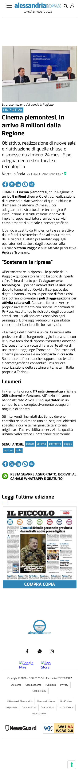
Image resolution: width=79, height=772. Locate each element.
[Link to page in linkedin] (18, 184)
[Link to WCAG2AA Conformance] (57, 728)
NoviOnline (66, 701)
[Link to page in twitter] (12, 184)
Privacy (64, 685)
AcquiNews (11, 707)
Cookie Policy (39, 691)
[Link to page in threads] (32, 184)
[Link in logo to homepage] (37, 6)
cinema (41, 444)
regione (8, 450)
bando (30, 444)
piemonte (55, 444)
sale (18, 450)
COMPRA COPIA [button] (39, 584)
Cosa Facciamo (33, 685)
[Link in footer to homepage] (39, 626)
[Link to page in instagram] (52, 651)
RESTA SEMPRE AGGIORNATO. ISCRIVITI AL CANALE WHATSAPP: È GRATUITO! (43, 476)
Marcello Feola (13, 174)
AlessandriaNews (46, 701)
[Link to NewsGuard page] (22, 728)
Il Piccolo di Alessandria (19, 701)
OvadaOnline (47, 707)
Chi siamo (16, 685)
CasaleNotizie (29, 707)
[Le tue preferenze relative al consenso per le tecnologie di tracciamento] (72, 765)
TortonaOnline (66, 707)
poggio (68, 444)
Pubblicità (51, 685)
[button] (65, 6)
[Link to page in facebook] (5, 184)
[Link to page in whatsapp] (25, 184)
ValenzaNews (39, 713)
